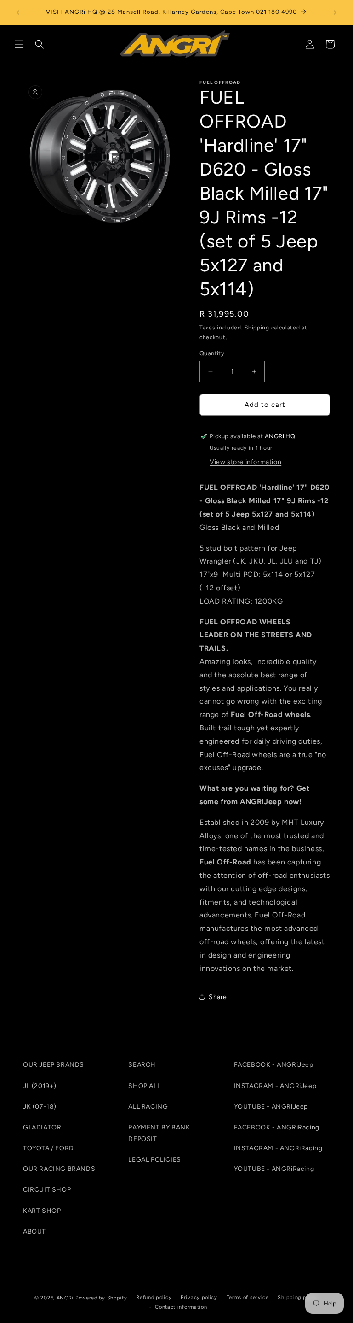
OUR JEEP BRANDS (53, 1065)
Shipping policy (298, 1297)
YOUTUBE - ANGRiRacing (274, 1169)
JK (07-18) (40, 1107)
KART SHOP (42, 1211)
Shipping (257, 327)
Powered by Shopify (101, 1298)
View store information (245, 462)
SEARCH (142, 1065)
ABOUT (34, 1231)
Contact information (181, 1307)
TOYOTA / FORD (48, 1148)
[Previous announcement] (18, 12)
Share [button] (218, 997)
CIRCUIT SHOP (47, 1190)
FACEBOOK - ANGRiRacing (276, 1127)
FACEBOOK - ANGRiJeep (273, 1065)
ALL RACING (148, 1107)
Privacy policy (199, 1297)
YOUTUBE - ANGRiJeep (271, 1107)
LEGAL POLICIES (154, 1160)
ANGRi (65, 1298)
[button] (19, 44)
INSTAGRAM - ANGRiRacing (278, 1148)
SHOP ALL (144, 1086)
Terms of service (248, 1297)
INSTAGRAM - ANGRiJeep (275, 1086)
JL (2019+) (40, 1086)
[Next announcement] (335, 12)
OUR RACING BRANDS (59, 1169)
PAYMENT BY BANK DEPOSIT (159, 1133)
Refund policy (153, 1297)
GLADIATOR (42, 1127)
